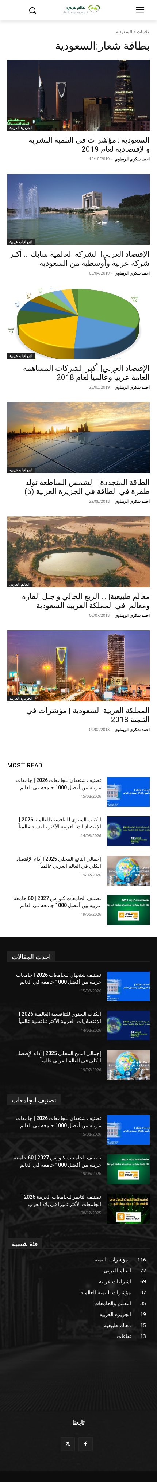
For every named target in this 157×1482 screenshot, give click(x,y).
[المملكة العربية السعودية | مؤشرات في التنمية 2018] (78, 665)
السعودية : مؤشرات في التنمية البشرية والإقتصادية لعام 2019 (89, 144)
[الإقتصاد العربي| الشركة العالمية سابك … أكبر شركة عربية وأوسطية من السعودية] (78, 209)
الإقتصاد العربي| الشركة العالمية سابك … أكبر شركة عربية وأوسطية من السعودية (79, 259)
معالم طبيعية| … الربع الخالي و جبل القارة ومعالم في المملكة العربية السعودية (86, 601)
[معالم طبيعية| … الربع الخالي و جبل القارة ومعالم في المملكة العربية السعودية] (78, 551)
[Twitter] (68, 1444)
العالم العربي (19, 584)
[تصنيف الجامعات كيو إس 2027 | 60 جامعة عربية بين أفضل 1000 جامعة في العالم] (128, 910)
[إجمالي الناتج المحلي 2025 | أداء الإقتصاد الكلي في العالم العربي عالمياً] (128, 871)
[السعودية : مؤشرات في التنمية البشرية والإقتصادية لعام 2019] (78, 95)
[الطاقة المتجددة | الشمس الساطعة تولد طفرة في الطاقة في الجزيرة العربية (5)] (78, 437)
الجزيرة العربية (20, 127)
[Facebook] (85, 1444)
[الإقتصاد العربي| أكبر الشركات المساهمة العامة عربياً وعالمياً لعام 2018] (78, 323)
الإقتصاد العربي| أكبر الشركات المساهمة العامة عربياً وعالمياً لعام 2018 (86, 373)
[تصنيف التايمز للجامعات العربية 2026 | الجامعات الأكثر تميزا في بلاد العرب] (128, 1209)
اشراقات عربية (20, 241)
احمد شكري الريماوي (132, 159)
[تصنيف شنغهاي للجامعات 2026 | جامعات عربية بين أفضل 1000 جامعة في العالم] (128, 792)
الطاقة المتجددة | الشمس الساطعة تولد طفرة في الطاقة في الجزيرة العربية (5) (87, 487)
